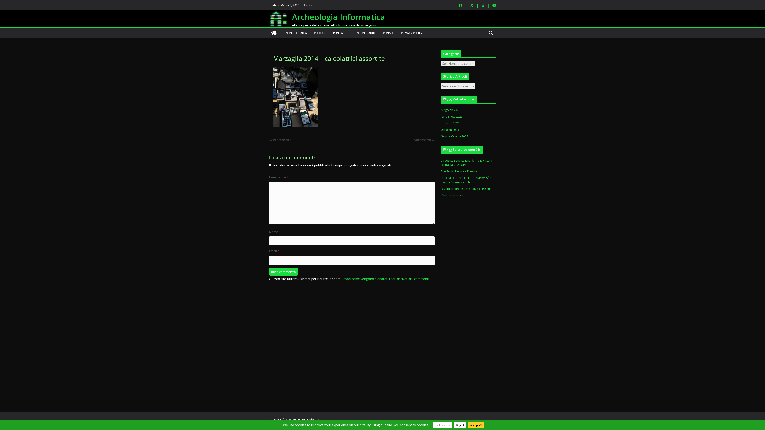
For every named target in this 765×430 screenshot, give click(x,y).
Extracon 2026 (450, 123)
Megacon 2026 (450, 110)
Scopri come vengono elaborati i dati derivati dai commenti (385, 279)
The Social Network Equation (459, 171)
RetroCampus (463, 99)
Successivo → (424, 140)
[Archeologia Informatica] (274, 33)
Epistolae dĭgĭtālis (467, 149)
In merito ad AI (296, 33)
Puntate (339, 33)
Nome (275, 232)
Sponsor (388, 33)
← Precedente (280, 140)
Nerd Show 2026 (451, 116)
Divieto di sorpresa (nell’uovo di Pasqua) (466, 189)
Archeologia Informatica (338, 16)
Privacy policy (411, 33)
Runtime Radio (364, 33)
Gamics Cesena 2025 (454, 136)
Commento (279, 177)
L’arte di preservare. (453, 195)
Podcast (320, 33)
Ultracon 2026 (450, 130)
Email (274, 251)
